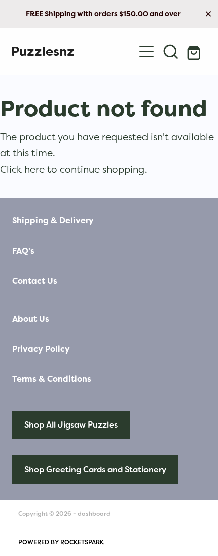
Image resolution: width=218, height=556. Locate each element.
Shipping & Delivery (53, 220)
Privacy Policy (41, 349)
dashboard (94, 514)
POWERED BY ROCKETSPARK (61, 542)
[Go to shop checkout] (195, 51)
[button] (171, 51)
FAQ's (23, 251)
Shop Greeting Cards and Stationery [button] (95, 469)
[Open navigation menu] (146, 51)
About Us (30, 319)
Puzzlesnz (43, 51)
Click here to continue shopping (72, 169)
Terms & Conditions (51, 379)
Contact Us (34, 281)
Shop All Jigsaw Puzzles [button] (71, 424)
